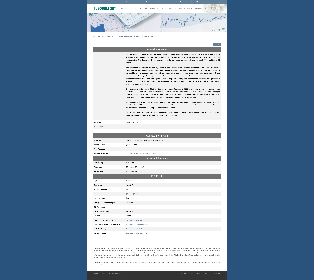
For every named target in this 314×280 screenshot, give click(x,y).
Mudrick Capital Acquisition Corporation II (142, 153)
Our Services (172, 2)
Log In (219, 2)
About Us (199, 2)
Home (128, 2)
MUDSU (129, 181)
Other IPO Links (194, 274)
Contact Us (210, 2)
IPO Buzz (129, 8)
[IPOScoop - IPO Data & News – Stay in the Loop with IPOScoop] (105, 8)
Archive (183, 274)
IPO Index (154, 8)
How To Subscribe (186, 2)
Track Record (160, 2)
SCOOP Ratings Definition (142, 2)
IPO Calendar (141, 8)
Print (217, 45)
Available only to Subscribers (137, 220)
